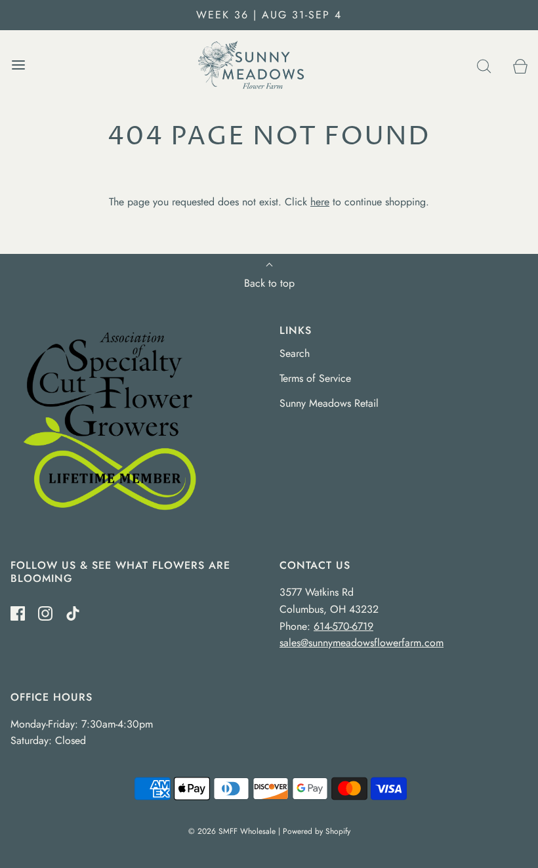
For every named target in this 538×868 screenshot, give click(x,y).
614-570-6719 (343, 626)
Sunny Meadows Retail (329, 403)
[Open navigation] (18, 65)
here (319, 201)
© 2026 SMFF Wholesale (232, 831)
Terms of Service (315, 378)
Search (294, 353)
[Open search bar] (484, 65)
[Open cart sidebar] (520, 65)
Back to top (269, 283)
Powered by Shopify (316, 831)
